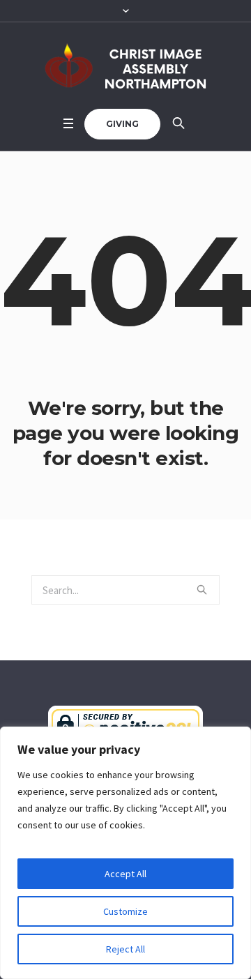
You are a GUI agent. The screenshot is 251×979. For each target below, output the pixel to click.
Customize (125, 911)
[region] (125, 853)
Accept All (125, 873)
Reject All (125, 949)
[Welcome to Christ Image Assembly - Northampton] (125, 65)
